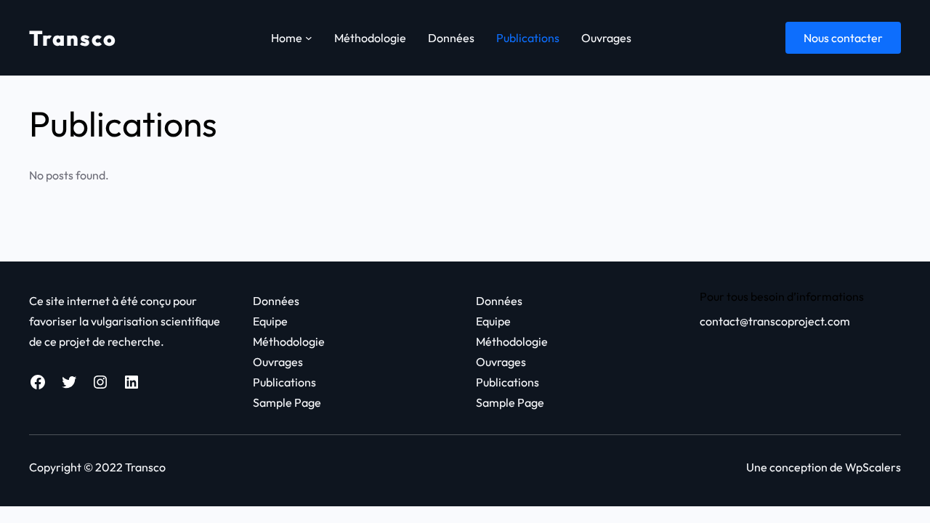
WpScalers (873, 467)
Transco (73, 38)
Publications (284, 382)
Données (276, 300)
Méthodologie (289, 341)
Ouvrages (278, 361)
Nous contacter (843, 38)
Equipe (270, 321)
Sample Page (287, 402)
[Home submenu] (308, 37)
